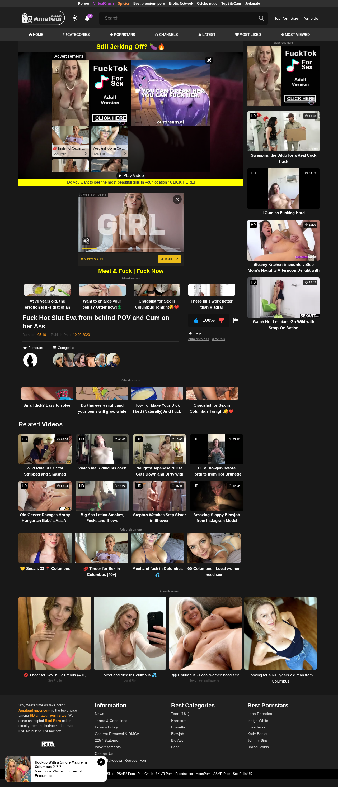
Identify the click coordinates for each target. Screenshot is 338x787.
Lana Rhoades (259, 714)
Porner (83, 4)
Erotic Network (181, 4)
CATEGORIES (78, 35)
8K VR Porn (164, 774)
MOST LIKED (250, 35)
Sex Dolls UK (242, 774)
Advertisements (108, 747)
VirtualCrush (103, 4)
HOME (38, 35)
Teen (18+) (180, 714)
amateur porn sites (51, 715)
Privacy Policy (106, 727)
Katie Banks (257, 734)
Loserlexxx (256, 727)
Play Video (133, 175)
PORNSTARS (124, 35)
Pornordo (310, 18)
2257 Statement (108, 740)
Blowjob (177, 734)
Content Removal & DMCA (117, 734)
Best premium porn (149, 4)
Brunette (178, 727)
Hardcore (179, 720)
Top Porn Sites (286, 18)
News (99, 714)
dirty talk (218, 339)
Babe (175, 747)
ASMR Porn (221, 774)
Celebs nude (207, 4)
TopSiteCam (231, 4)
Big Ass (177, 740)
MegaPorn (203, 774)
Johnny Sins (257, 740)
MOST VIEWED (297, 35)
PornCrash (145, 774)
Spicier (123, 4)
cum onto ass (198, 339)
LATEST (208, 35)
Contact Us (104, 753)
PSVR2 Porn (126, 774)
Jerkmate (252, 4)
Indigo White (257, 720)
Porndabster (184, 774)
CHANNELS (168, 35)
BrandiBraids (258, 747)
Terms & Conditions (111, 720)
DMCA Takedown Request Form (121, 760)
